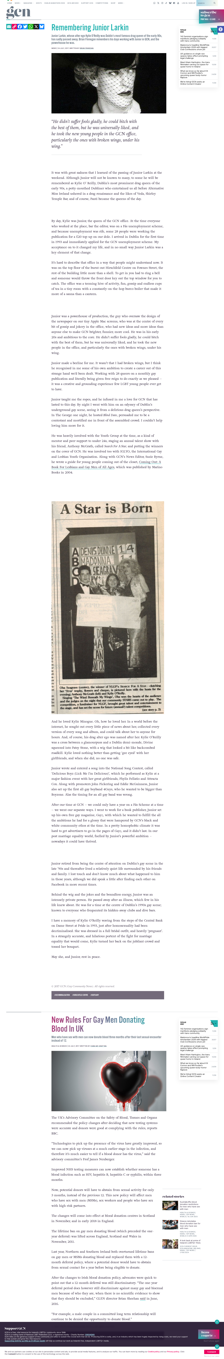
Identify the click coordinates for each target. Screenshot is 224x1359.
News (17, 3)
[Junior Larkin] (108, 83)
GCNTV (39, 3)
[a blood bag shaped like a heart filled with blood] (108, 1081)
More (120, 3)
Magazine (28, 3)
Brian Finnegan (87, 48)
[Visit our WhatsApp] (154, 3)
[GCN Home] (18, 12)
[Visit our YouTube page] (178, 3)
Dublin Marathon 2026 (54, 3)
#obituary (95, 995)
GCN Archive (73, 3)
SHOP (113, 3)
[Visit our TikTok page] (166, 3)
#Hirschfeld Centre (80, 995)
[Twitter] (25, 26)
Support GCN (87, 3)
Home (9, 3)
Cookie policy (154, 1352)
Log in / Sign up (188, 3)
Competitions (102, 3)
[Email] (9, 26)
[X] (36, 26)
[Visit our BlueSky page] (170, 3)
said (143, 1298)
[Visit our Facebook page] (174, 3)
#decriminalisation (62, 995)
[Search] (214, 3)
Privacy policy (173, 1352)
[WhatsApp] (30, 26)
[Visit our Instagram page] (162, 3)
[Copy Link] (14, 26)
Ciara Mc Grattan (98, 1046)
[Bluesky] (41, 26)
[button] (220, 29)
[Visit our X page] (158, 3)
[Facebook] (20, 26)
